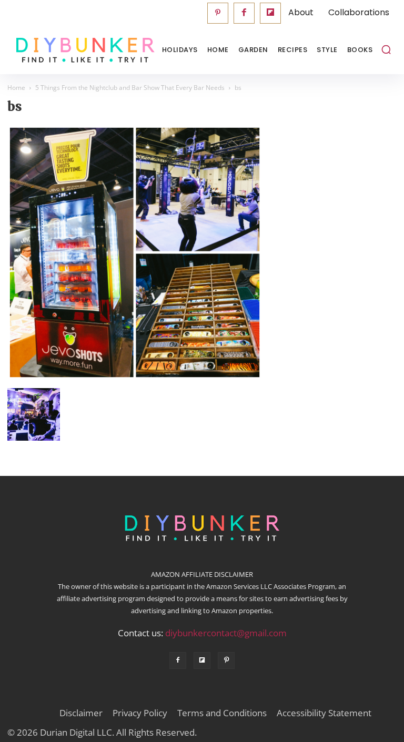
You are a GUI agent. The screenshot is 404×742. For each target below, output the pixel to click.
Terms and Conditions (222, 713)
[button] (386, 49)
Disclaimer (81, 713)
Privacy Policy (140, 713)
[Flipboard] (270, 13)
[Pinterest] (217, 13)
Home (16, 87)
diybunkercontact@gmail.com (226, 633)
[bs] (134, 377)
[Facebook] (244, 13)
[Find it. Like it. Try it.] (60, 50)
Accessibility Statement (324, 713)
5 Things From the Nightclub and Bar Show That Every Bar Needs (130, 87)
